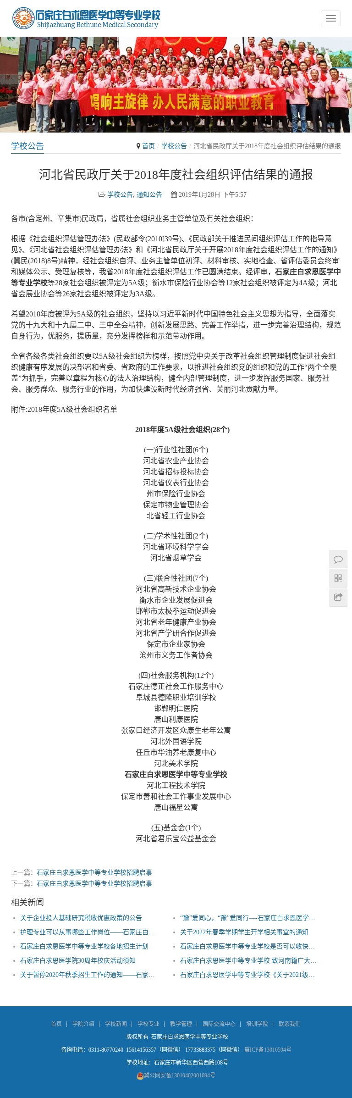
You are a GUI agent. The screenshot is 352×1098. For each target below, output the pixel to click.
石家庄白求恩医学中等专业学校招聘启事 (94, 872)
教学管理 (181, 1024)
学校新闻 (116, 1024)
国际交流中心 (219, 1024)
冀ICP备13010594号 (268, 1050)
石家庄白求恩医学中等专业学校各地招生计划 (84, 946)
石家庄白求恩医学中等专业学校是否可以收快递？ (250, 946)
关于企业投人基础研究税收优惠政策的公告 (81, 918)
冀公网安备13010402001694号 (179, 1075)
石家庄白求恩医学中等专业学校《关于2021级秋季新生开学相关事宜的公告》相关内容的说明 (250, 974)
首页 (148, 146)
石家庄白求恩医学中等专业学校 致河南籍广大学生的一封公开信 (250, 960)
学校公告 (174, 146)
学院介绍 (83, 1024)
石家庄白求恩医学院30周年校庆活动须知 (78, 960)
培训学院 (257, 1024)
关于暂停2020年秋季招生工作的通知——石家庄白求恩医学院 (90, 974)
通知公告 (149, 194)
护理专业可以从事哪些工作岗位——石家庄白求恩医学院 (90, 932)
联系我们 (290, 1024)
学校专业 (149, 1024)
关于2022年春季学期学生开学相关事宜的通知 (244, 932)
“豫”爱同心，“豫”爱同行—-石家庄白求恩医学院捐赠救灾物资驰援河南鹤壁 (250, 918)
